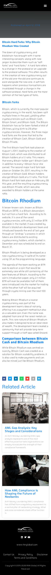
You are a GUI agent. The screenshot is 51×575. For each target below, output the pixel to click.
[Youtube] (28, 537)
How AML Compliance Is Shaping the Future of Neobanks (21, 493)
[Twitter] (25, 537)
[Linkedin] (21, 537)
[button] (45, 5)
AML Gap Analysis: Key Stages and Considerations (23, 429)
